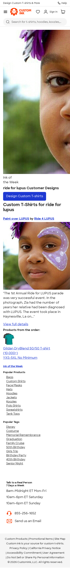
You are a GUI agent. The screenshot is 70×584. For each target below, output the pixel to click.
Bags (9, 377)
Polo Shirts (13, 405)
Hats (9, 389)
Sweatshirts (14, 409)
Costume (12, 431)
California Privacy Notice (45, 548)
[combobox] (35, 22)
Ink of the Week (13, 366)
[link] (20, 12)
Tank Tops (13, 413)
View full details (15, 324)
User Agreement (53, 552)
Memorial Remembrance (23, 435)
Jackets (11, 397)
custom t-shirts (53, 543)
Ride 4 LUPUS (44, 219)
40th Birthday (15, 459)
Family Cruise (15, 443)
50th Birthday (15, 447)
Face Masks (14, 385)
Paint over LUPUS (16, 219)
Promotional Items (41, 538)
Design (24, 196)
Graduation (14, 439)
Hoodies (11, 393)
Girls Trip (12, 451)
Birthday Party (16, 455)
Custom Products (16, 538)
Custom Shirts (15, 381)
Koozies (11, 401)
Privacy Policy (18, 548)
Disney (10, 427)
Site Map (59, 538)
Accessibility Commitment (24, 552)
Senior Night (14, 463)
